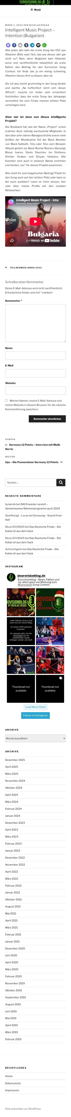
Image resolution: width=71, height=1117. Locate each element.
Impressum (12, 1090)
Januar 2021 (12, 941)
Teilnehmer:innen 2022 (26, 267)
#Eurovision (25, 584)
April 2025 (11, 766)
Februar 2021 (13, 934)
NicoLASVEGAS (39, 25)
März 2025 (11, 773)
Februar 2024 (13, 808)
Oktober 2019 (13, 990)
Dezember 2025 (15, 760)
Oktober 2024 (13, 787)
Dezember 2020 (15, 948)
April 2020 (11, 962)
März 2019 (11, 1032)
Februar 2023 (13, 843)
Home (9, 1076)
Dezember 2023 (15, 822)
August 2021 (13, 906)
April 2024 (11, 794)
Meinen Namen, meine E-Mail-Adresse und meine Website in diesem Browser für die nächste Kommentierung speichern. (35, 405)
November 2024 (15, 780)
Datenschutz (13, 1083)
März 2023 (11, 836)
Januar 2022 (12, 892)
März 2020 (11, 969)
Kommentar (13, 300)
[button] (8, 45)
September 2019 (15, 997)
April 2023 (11, 829)
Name (9, 348)
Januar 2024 (12, 815)
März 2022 (11, 878)
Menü (37, 9)
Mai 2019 (10, 1018)
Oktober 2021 (13, 899)
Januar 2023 (12, 850)
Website (10, 383)
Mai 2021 (10, 913)
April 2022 (11, 871)
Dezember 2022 (15, 857)
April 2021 (11, 920)
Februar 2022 (13, 885)
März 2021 (11, 927)
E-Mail (9, 365)
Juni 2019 (11, 1011)
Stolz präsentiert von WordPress (23, 1108)
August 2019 (13, 1004)
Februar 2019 (13, 1039)
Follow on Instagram (35, 715)
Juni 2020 (11, 955)
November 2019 (15, 983)
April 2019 (11, 1025)
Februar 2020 (13, 976)
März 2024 (11, 801)
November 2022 (15, 864)
